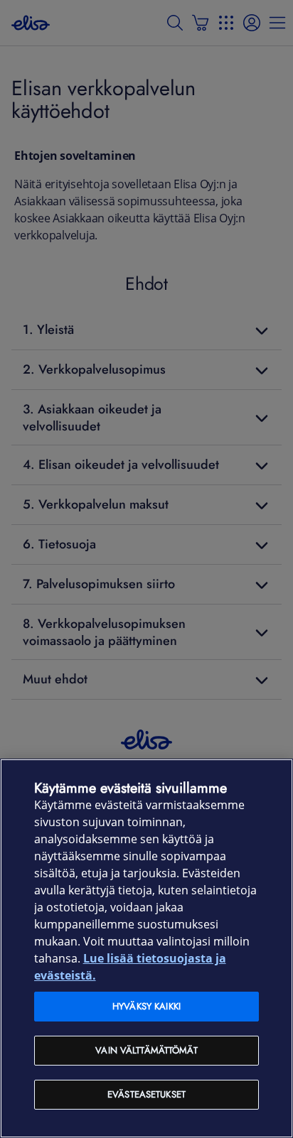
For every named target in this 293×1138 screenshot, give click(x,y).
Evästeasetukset (146, 1094)
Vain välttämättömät (146, 1050)
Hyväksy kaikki (146, 1006)
